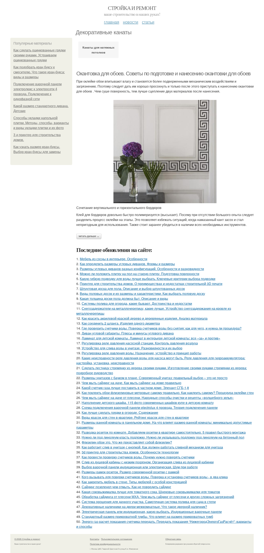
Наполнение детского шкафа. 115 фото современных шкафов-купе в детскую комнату (148, 402)
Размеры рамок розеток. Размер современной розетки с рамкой (130, 472)
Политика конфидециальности (105, 543)
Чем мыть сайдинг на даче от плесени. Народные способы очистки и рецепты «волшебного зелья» (158, 397)
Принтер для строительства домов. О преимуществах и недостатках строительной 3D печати (151, 283)
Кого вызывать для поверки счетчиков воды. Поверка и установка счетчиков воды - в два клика (155, 477)
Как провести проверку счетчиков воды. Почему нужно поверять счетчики (138, 457)
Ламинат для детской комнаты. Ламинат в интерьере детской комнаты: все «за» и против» (151, 338)
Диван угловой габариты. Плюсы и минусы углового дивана (128, 333)
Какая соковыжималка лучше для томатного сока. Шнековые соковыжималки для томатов (151, 491)
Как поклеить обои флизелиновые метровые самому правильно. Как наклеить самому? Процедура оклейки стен (168, 392)
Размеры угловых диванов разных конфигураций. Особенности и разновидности (142, 268)
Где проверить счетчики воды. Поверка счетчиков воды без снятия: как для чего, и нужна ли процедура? (162, 328)
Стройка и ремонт (132, 7)
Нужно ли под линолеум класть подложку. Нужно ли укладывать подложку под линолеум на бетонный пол (163, 437)
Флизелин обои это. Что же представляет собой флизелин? (127, 442)
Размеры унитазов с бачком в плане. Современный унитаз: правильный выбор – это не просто (154, 377)
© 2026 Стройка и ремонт (27, 539)
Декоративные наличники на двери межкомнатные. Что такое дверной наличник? (144, 506)
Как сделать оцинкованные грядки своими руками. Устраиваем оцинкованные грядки (39, 55)
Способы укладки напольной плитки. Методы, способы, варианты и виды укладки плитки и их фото (41, 123)
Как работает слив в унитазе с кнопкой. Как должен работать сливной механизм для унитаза (152, 447)
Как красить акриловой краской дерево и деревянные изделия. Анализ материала (144, 318)
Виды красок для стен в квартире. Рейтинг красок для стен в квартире (135, 417)
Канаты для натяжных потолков (98, 49)
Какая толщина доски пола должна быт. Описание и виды (124, 298)
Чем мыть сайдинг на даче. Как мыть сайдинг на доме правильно (131, 382)
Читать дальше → (89, 236)
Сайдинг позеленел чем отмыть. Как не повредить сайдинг (126, 486)
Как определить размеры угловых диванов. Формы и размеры (127, 263)
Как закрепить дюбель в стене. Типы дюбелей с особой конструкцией (134, 481)
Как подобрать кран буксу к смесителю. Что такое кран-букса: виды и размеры (39, 72)
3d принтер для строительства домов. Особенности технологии (130, 452)
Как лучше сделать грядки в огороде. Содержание (120, 412)
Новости (130, 22)
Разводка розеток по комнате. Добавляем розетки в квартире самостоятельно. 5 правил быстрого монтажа (164, 432)
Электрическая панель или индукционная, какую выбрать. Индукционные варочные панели (152, 511)
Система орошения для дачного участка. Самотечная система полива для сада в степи (149, 501)
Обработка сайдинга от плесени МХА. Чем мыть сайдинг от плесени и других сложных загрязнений (158, 496)
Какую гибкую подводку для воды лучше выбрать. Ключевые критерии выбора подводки (147, 278)
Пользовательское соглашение (116, 539)
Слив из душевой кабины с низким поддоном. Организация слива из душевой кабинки (148, 462)
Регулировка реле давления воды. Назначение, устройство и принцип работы (141, 353)
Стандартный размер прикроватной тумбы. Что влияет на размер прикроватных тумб (147, 516)
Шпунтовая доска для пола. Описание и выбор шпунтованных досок (132, 288)
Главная (111, 22)
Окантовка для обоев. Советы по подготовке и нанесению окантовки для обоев (163, 73)
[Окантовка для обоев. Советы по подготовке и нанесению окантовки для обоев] (165, 151)
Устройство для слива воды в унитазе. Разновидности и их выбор (132, 348)
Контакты (94, 539)
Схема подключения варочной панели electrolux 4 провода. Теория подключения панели (150, 407)
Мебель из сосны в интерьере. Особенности (113, 258)
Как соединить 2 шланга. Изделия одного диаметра (121, 323)
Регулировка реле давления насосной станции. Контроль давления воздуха (140, 343)
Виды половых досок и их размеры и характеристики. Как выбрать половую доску (142, 293)
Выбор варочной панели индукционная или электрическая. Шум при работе (140, 467)
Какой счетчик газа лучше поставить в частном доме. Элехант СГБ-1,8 (135, 387)
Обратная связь (173, 539)
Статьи (148, 22)
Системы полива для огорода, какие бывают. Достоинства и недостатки (137, 303)
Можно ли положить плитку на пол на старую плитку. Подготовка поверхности (139, 273)
